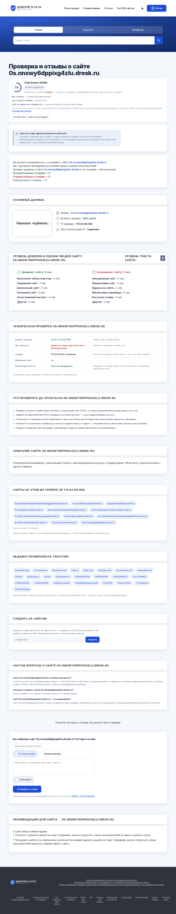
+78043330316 (41, 583)
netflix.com (88, 570)
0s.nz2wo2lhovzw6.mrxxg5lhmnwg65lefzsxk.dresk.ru (122, 516)
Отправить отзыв (27, 789)
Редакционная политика (71, 898)
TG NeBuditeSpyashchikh (86, 583)
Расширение (126, 897)
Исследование (142, 897)
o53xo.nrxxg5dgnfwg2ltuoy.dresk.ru (98, 522)
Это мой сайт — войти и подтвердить (31, 117)
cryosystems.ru (63, 576)
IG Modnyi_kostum (61, 583)
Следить (92, 639)
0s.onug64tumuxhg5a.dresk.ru (29, 510)
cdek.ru (75, 570)
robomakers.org (144, 570)
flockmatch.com (59, 570)
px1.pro (47, 576)
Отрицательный (52, 754)
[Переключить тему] (142, 8)
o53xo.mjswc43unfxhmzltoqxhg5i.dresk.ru (67, 510)
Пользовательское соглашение (41, 898)
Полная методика (21, 110)
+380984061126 (82, 576)
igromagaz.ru (33, 576)
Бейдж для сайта (83, 899)
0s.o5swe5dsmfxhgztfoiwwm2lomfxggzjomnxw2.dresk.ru (41, 503)
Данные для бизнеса (99, 899)
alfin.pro (18, 576)
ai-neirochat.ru (40, 570)
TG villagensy (142, 583)
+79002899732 (120, 576)
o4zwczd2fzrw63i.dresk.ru (64, 522)
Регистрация (71, 8)
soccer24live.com (124, 570)
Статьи (108, 8)
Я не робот (25, 779)
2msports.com (104, 570)
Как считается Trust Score (57, 900)
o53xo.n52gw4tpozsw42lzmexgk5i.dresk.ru (111, 510)
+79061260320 (22, 583)
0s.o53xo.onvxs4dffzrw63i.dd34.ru (31, 522)
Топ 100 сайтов (125, 8)
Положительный (26, 754)
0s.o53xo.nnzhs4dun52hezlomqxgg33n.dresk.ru (37, 516)
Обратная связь (166, 898)
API (91, 897)
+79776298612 (139, 576)
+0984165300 (101, 576)
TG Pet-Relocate (22, 589)
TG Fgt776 (107, 583)
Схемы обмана (91, 8)
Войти (75, 796)
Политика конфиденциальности (20, 898)
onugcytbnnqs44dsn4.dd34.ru (121, 503)
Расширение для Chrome (112, 898)
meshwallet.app (22, 570)
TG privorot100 (124, 583)
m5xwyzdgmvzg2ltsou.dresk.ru (78, 516)
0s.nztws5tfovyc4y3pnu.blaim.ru (87, 503)
